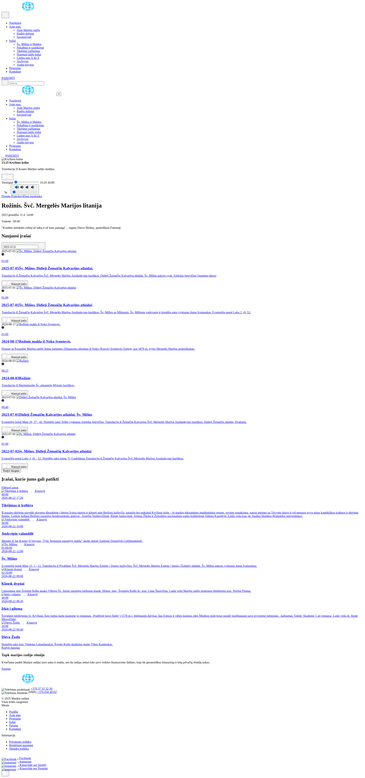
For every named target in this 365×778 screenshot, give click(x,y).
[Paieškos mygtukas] (5, 82)
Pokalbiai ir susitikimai (30, 47)
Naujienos (15, 23)
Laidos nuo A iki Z (28, 57)
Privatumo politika (20, 741)
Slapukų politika (19, 748)
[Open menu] (5, 15)
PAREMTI (8, 78)
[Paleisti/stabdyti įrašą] (8, 177)
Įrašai (12, 40)
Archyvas (22, 61)
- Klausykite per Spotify (32, 765)
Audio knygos (25, 64)
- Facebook (24, 758)
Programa (15, 68)
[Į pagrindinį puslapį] (29, 93)
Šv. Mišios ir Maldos (29, 44)
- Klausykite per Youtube (32, 768)
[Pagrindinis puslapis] (29, 10)
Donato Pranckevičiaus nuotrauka (22, 196)
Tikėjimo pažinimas (28, 51)
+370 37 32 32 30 (41, 688)
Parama (13, 725)
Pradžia (13, 711)
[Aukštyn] (5, 773)
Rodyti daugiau (11, 470)
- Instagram (24, 761)
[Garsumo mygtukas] (25, 189)
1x (5, 192)
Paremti (6, 668)
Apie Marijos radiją (28, 30)
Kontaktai (15, 71)
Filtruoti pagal (10, 487)
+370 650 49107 (47, 692)
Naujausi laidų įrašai (29, 54)
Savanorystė (24, 37)
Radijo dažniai (25, 33)
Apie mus (15, 26)
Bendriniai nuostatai (21, 745)
